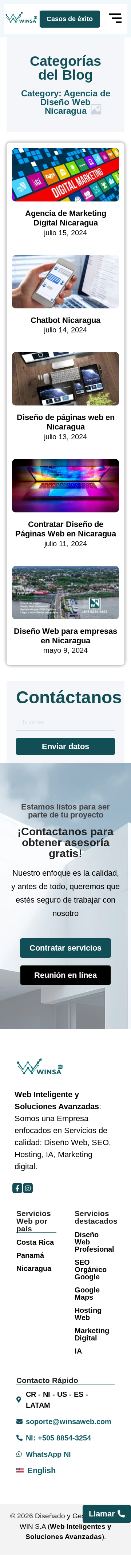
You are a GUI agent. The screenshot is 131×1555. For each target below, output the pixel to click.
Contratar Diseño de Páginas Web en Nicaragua (65, 529)
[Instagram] (28, 1188)
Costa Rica (35, 1242)
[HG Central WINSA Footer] (21, 18)
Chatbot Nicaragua (65, 320)
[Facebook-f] (17, 1188)
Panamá (30, 1255)
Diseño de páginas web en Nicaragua (66, 422)
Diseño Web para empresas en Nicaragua (65, 636)
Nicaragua (33, 1268)
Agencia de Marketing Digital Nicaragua (65, 218)
